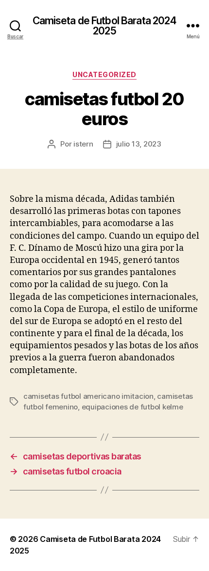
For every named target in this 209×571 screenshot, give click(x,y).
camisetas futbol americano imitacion (88, 396)
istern (83, 143)
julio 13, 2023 (138, 143)
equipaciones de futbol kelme (132, 406)
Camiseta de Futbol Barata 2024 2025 (105, 26)
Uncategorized (104, 74)
